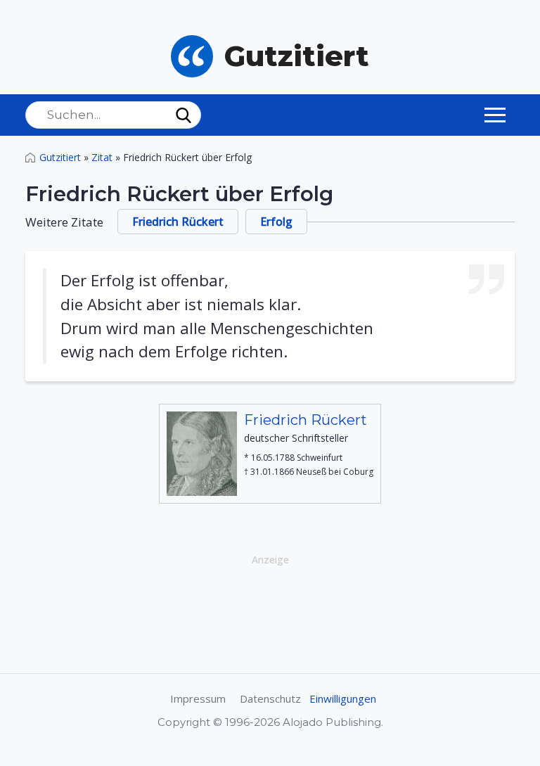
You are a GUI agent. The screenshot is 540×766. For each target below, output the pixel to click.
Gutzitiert (60, 157)
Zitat (101, 157)
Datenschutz (270, 698)
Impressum (198, 698)
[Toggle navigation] (495, 114)
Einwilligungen (342, 698)
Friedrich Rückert (178, 221)
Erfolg (276, 221)
